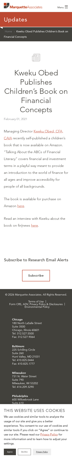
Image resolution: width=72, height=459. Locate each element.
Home (8, 31)
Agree (10, 452)
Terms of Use (36, 301)
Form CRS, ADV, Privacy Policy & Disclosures (36, 304)
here (20, 206)
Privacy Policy (49, 434)
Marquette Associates (23, 6)
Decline (24, 452)
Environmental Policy (37, 307)
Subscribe (36, 275)
